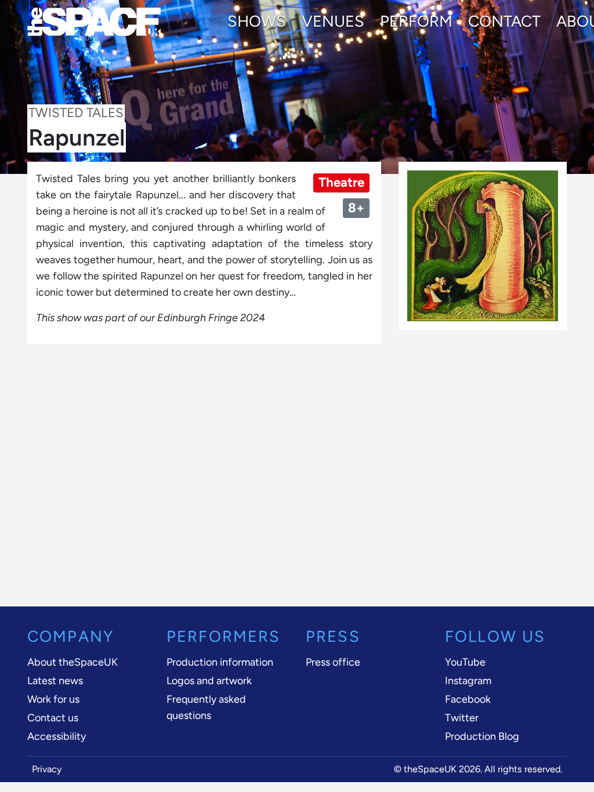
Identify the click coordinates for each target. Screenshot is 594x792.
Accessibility (56, 736)
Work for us (53, 699)
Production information (219, 662)
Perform (416, 21)
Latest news (55, 680)
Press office (333, 662)
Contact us (52, 717)
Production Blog (482, 736)
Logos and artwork (209, 680)
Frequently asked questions (206, 707)
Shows (256, 21)
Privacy (47, 769)
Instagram (468, 680)
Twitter (462, 717)
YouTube (465, 662)
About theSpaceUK (72, 662)
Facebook (468, 699)
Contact (504, 21)
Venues (333, 21)
